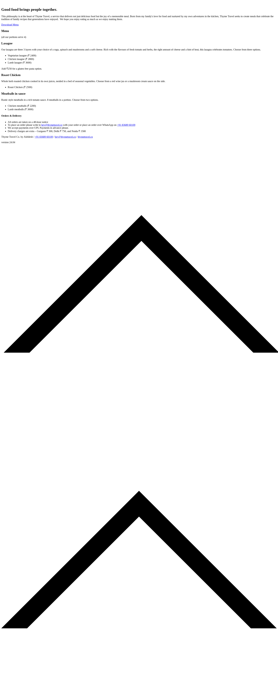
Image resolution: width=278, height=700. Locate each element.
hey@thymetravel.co (51, 125)
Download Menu (10, 24)
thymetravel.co (85, 136)
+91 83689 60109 (126, 125)
